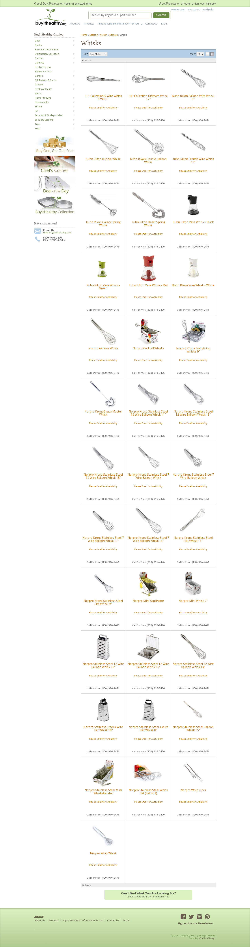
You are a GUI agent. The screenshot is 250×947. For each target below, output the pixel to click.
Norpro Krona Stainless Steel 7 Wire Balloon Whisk (148, 476)
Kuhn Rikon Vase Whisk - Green (103, 286)
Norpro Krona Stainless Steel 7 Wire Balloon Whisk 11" (103, 539)
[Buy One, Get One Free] (54, 152)
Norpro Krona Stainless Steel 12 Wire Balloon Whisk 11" (148, 413)
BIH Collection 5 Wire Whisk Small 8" (103, 97)
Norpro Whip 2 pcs (193, 790)
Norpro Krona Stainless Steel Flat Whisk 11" (193, 539)
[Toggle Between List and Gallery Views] (210, 54)
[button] (129, 15)
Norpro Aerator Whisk (103, 348)
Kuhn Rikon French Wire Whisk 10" (193, 160)
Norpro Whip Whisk (103, 853)
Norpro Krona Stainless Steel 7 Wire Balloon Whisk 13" (148, 539)
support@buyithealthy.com (57, 233)
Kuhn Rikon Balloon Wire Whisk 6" (193, 97)
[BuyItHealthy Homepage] (52, 17)
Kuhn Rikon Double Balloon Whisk (148, 160)
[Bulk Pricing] (54, 214)
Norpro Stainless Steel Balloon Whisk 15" (193, 728)
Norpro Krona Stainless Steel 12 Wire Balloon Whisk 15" (103, 476)
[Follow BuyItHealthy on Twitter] (191, 917)
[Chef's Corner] (54, 173)
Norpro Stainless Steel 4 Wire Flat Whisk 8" (148, 728)
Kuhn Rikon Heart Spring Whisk (148, 223)
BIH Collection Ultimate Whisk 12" (148, 97)
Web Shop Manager (207, 938)
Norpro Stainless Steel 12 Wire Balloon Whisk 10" (103, 665)
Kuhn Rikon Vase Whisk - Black (193, 222)
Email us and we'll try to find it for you (148, 894)
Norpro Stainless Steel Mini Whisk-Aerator (103, 791)
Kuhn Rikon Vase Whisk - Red (148, 285)
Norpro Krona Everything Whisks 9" (193, 349)
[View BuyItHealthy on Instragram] (199, 917)
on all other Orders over (187, 3)
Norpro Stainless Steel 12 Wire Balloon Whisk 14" (193, 665)
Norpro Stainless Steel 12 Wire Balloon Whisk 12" (148, 665)
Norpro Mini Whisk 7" (193, 601)
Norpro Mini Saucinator (148, 601)
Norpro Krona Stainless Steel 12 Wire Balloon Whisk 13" (193, 413)
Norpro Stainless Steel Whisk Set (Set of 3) (148, 791)
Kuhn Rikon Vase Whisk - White (193, 285)
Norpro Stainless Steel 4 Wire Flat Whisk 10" (103, 728)
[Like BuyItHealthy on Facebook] (183, 917)
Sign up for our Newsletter (195, 923)
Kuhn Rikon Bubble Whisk (103, 159)
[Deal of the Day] (54, 193)
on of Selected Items (63, 3)
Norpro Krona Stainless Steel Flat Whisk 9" (103, 602)
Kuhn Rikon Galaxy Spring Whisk (103, 223)
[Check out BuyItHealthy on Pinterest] (207, 917)
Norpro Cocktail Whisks (148, 348)
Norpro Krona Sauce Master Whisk (103, 413)
